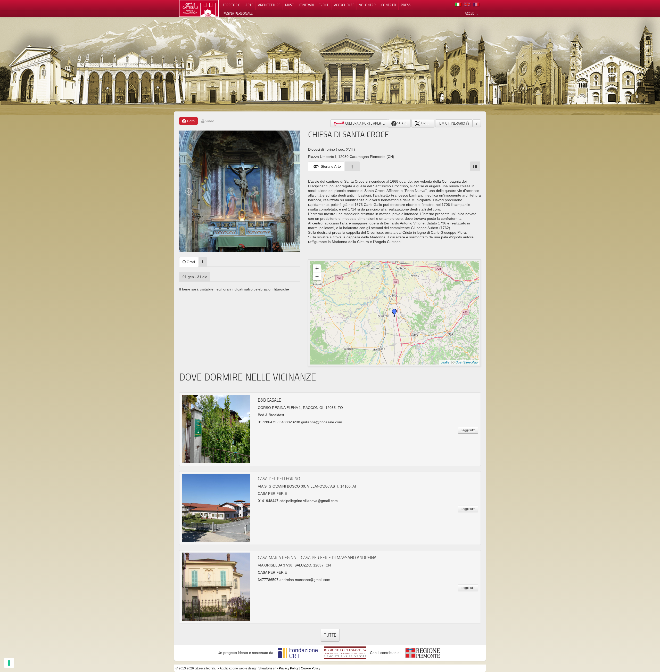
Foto (190, 121)
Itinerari (306, 5)
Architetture (269, 5)
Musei (289, 5)
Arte (249, 5)
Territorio (232, 5)
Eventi (324, 5)
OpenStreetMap (467, 362)
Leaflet (445, 362)
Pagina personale (238, 13)
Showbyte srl (267, 668)
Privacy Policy (289, 668)
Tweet (425, 123)
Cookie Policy (310, 668)
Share (402, 123)
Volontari (367, 5)
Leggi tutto (468, 430)
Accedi (470, 13)
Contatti (388, 5)
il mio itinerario (452, 123)
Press (405, 5)
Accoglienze (344, 5)
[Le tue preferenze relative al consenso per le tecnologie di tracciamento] (9, 663)
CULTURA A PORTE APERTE (364, 123)
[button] (394, 313)
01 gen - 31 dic (195, 277)
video (209, 121)
